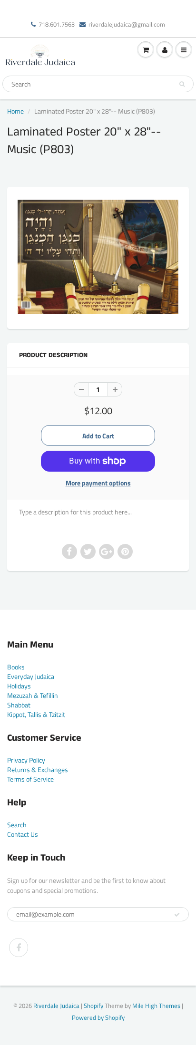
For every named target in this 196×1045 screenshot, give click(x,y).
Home (15, 111)
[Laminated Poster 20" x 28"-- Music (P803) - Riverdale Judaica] (98, 256)
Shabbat (18, 705)
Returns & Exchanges (37, 769)
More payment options (98, 483)
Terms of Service (30, 779)
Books (16, 667)
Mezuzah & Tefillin (32, 695)
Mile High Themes (156, 1005)
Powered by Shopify (98, 1017)
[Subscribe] (177, 914)
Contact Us (22, 834)
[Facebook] (18, 947)
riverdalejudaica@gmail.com (126, 24)
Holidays (19, 686)
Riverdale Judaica (56, 1005)
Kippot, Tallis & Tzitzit (36, 714)
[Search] (182, 84)
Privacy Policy (26, 760)
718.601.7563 (57, 24)
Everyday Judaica (30, 676)
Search (17, 825)
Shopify (93, 1005)
